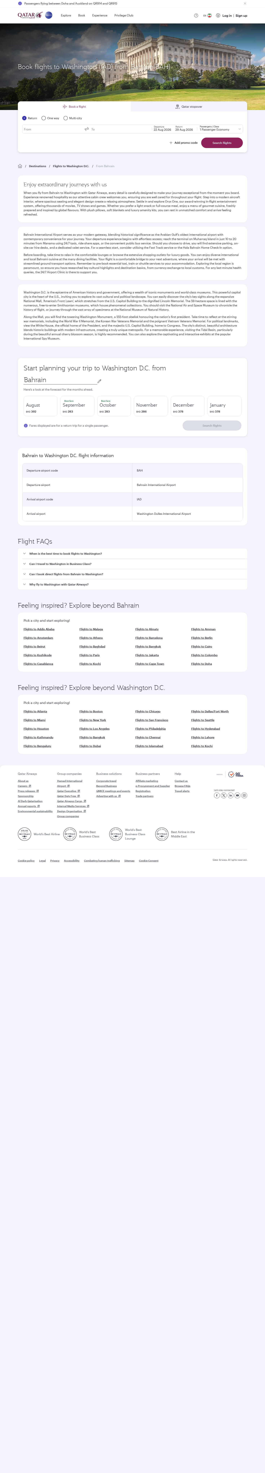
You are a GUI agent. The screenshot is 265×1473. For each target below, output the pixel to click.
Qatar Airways (27, 773)
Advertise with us (106, 796)
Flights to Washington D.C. (71, 166)
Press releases (26, 790)
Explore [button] (66, 15)
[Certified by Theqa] (230, 776)
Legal (42, 860)
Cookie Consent (148, 860)
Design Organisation (69, 811)
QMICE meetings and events (113, 790)
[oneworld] (48, 15)
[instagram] (244, 795)
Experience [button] (99, 15)
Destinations (37, 166)
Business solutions (109, 773)
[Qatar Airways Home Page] (31, 15)
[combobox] (60, 379)
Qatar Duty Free (66, 796)
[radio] (41, 406)
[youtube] (237, 795)
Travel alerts (182, 790)
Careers (22, 785)
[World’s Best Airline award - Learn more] (24, 834)
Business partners (148, 773)
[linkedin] (230, 795)
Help (178, 773)
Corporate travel (106, 780)
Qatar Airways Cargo (69, 801)
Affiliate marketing (147, 780)
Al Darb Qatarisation (30, 801)
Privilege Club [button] (123, 15)
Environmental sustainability (35, 811)
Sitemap (129, 860)
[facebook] (217, 795)
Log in (227, 15)
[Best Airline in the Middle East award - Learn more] (162, 834)
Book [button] (81, 15)
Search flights (212, 425)
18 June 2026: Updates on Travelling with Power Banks (61, 3)
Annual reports (27, 806)
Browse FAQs (182, 785)
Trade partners (144, 796)
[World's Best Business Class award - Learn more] (70, 834)
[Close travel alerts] (245, 3)
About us (23, 780)
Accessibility (72, 860)
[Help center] (196, 15)
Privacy (54, 860)
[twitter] (224, 795)
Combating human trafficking (102, 860)
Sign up (241, 15)
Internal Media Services (71, 806)
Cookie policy (26, 860)
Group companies (69, 773)
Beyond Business (106, 785)
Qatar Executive (66, 790)
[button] (134, 554)
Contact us (181, 780)
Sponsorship (26, 796)
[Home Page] (20, 166)
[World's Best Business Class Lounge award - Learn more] (116, 834)
